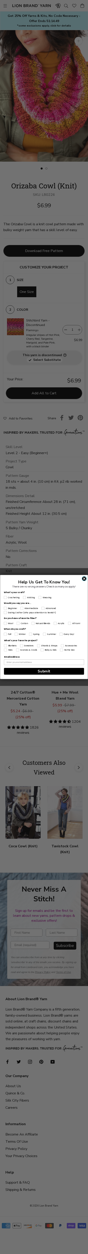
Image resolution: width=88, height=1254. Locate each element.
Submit (44, 671)
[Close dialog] (84, 578)
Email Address (12, 657)
